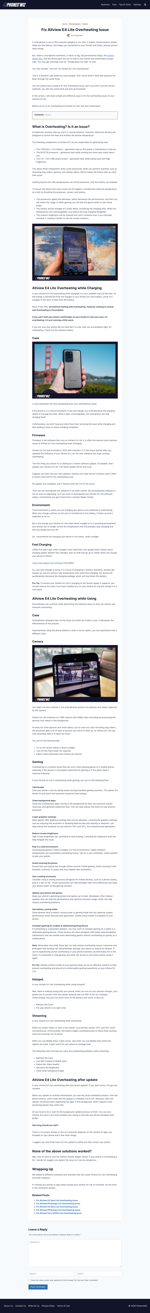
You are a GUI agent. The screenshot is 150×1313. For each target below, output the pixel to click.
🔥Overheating (75, 24)
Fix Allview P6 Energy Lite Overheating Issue (58, 1203)
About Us (8, 1306)
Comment (35, 1242)
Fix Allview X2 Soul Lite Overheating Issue (57, 1200)
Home (64, 24)
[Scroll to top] (144, 1300)
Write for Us (33, 1306)
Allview (85, 24)
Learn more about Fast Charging (47, 563)
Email (80, 1274)
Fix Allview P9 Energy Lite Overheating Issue (58, 1210)
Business (105, 4)
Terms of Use (63, 1306)
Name (33, 1274)
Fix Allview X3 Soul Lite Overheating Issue (57, 1207)
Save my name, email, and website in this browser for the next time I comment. (64, 1280)
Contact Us (20, 1306)
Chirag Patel (78, 35)
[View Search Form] (145, 5)
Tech (114, 4)
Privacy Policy (48, 1306)
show (48, 115)
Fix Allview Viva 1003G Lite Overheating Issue (59, 1213)
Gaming (137, 4)
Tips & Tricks (125, 4)
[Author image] (68, 35)
